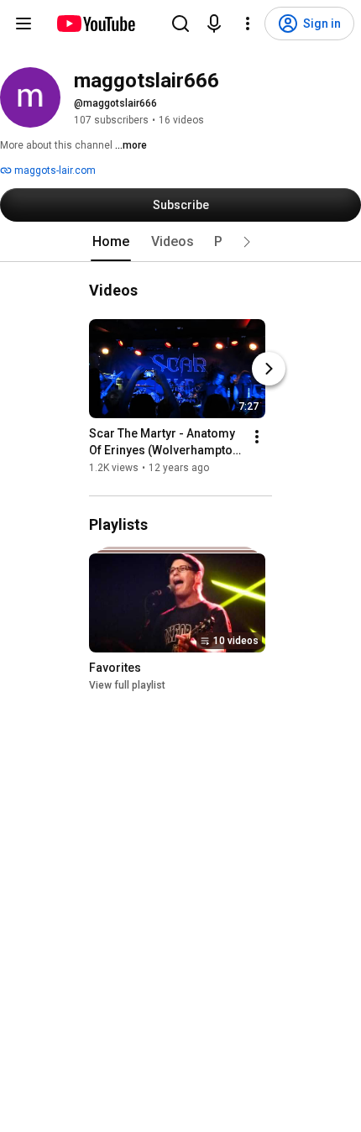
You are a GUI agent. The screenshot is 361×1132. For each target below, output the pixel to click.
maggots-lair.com (54, 170)
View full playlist (127, 685)
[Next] (268, 368)
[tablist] (180, 242)
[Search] (180, 23)
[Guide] (23, 23)
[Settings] (248, 23)
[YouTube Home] (95, 23)
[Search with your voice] (214, 23)
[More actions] (257, 436)
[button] (247, 242)
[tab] (111, 242)
